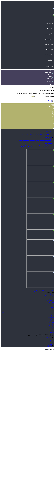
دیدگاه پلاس (51, 309)
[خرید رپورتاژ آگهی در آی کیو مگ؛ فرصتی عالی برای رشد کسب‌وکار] (40, 239)
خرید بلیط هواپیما (50, 317)
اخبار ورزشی (48, 44)
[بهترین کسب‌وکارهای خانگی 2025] (40, 212)
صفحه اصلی (49, 23)
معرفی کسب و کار (49, 294)
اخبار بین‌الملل (48, 54)
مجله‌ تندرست (51, 322)
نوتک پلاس (52, 332)
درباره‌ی (50, 82)
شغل (52, 290)
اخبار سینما (49, 49)
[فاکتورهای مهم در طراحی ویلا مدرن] (40, 180)
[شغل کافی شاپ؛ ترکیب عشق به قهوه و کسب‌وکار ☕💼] (40, 164)
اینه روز (52, 314)
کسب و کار (39, 290)
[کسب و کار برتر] (50, 10)
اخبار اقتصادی (48, 39)
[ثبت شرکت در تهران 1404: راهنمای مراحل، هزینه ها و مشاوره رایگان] (40, 255)
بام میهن (52, 307)
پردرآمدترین (47, 290)
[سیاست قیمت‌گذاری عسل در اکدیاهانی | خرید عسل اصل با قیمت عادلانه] (40, 196)
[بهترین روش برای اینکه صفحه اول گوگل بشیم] (40, 271)
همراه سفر (51, 325)
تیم (51, 84)
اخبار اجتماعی (48, 33)
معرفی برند (51, 330)
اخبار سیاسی (48, 28)
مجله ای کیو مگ (50, 302)
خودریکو (52, 319)
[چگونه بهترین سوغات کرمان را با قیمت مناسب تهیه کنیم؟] (40, 228)
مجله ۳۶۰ (52, 304)
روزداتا (2, 312)
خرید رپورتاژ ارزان (50, 299)
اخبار (53, 327)
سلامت (50, 60)
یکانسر (52, 297)
